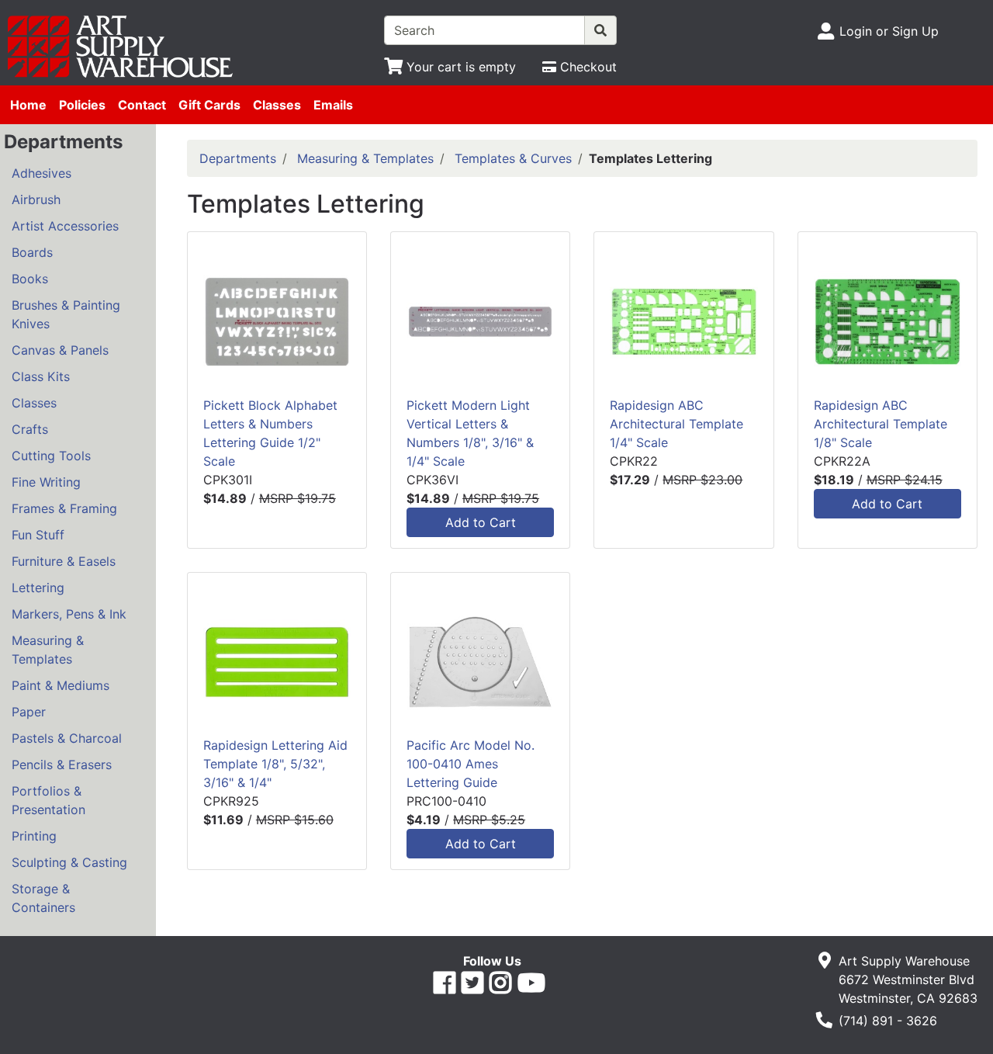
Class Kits (41, 376)
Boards (32, 252)
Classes (277, 105)
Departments (237, 158)
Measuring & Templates (48, 650)
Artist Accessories (65, 226)
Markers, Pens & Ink (69, 614)
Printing (34, 836)
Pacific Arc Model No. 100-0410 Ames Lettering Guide (471, 763)
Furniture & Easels (64, 561)
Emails (333, 105)
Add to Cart (480, 522)
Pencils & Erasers (62, 764)
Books (30, 278)
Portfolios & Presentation (48, 800)
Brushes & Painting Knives (66, 314)
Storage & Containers (43, 898)
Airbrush (36, 199)
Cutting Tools (51, 455)
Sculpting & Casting (69, 862)
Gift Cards (209, 105)
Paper (29, 711)
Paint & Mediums (60, 685)
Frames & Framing (64, 508)
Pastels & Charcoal (67, 738)
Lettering (38, 587)
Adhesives (41, 173)
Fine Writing (46, 482)
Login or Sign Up (889, 31)
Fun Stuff (38, 535)
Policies (82, 105)
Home (28, 105)
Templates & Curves (513, 158)
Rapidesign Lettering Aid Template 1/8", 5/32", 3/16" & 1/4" (275, 763)
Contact (142, 105)
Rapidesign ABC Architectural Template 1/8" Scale (880, 423)
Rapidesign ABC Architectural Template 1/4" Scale (676, 423)
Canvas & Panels (60, 350)
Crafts (30, 429)
